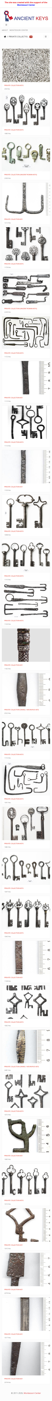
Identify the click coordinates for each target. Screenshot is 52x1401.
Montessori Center (26, 5)
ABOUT (5, 30)
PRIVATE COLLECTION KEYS (14, 85)
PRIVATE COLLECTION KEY (13, 219)
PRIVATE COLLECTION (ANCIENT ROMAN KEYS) (20, 175)
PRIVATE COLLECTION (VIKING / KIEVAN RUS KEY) (21, 710)
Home (5, 36)
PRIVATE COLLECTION (19, 36)
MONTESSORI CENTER (19, 30)
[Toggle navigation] (6, 24)
